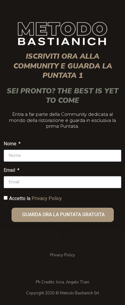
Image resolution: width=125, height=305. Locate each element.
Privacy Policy (47, 198)
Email (10, 170)
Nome (11, 144)
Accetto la (35, 198)
